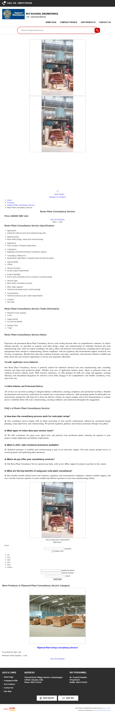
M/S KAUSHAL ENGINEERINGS (42, 15)
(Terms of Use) (106, 708)
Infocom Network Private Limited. (101, 710)
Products (10, 203)
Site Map (7, 691)
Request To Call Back (57, 197)
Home (9, 200)
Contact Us (105, 22)
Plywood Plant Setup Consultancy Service (57, 647)
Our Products (88, 22)
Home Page (51, 22)
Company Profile (68, 22)
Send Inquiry (59, 194)
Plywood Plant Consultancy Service (20, 205)
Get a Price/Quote (57, 219)
